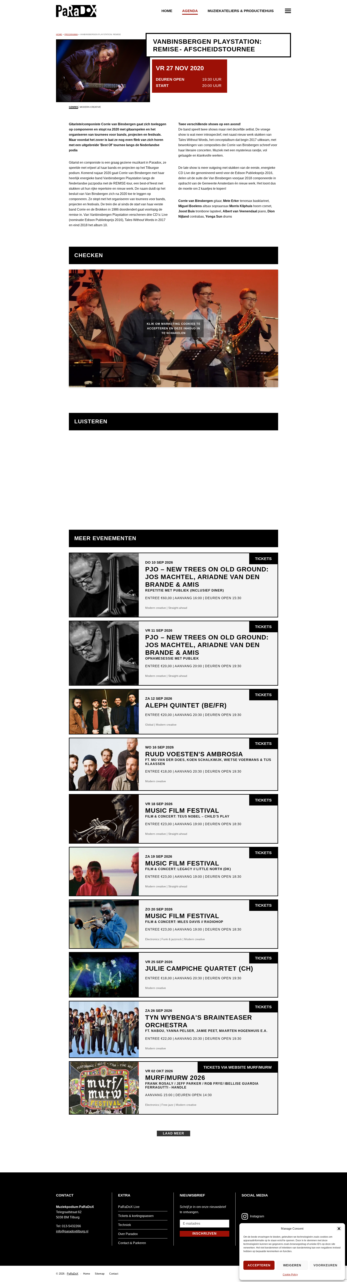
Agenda (190, 11)
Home (166, 11)
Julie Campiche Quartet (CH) (199, 968)
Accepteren (259, 1265)
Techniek (124, 1225)
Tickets (266, 560)
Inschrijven (204, 1233)
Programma (71, 34)
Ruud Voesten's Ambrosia (208, 758)
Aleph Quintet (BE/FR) (186, 705)
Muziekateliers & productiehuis (241, 11)
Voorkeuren (325, 1265)
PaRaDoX (72, 1273)
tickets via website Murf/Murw (240, 1069)
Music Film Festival (187, 812)
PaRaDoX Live (129, 1207)
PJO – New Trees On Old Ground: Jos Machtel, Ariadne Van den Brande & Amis (207, 579)
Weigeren (292, 1265)
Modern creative (90, 107)
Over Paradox (128, 1234)
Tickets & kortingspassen (136, 1216)
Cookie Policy (290, 1274)
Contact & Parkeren (132, 1243)
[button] (339, 1229)
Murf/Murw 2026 (201, 1081)
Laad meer (173, 1133)
